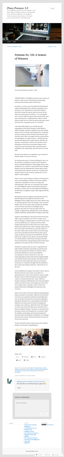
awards (27, 369)
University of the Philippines (32, 439)
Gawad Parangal (38, 369)
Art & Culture (30, 368)
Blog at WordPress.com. (32, 451)
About (14, 41)
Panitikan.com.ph (29, 431)
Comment (43, 414)
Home (9, 41)
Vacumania (27, 441)
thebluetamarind (21, 381)
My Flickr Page (28, 429)
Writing (17, 369)
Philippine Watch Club (30, 434)
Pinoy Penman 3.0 (17, 8)
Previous (49, 46)
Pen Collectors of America (31, 433)
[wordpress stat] (44, 424)
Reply (19, 387)
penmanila (34, 370)
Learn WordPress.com (30, 428)
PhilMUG (26, 436)
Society (44, 368)
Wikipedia (27, 443)
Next (55, 46)
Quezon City (26, 370)
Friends (36, 368)
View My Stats (49, 424)
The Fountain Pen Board (30, 438)
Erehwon (31, 369)
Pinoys (40, 368)
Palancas (20, 370)
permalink (17, 372)
